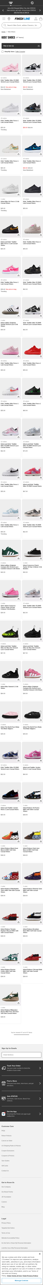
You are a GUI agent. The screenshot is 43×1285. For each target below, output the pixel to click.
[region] (21, 1268)
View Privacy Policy (30, 1276)
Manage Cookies (21, 1280)
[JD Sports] (32, 3)
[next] (40, 10)
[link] (22, 19)
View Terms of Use (14, 1276)
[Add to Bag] (18, 73)
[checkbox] (2, 52)
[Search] (5, 25)
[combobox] (21, 25)
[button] (21, 46)
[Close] (39, 1254)
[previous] (3, 10)
